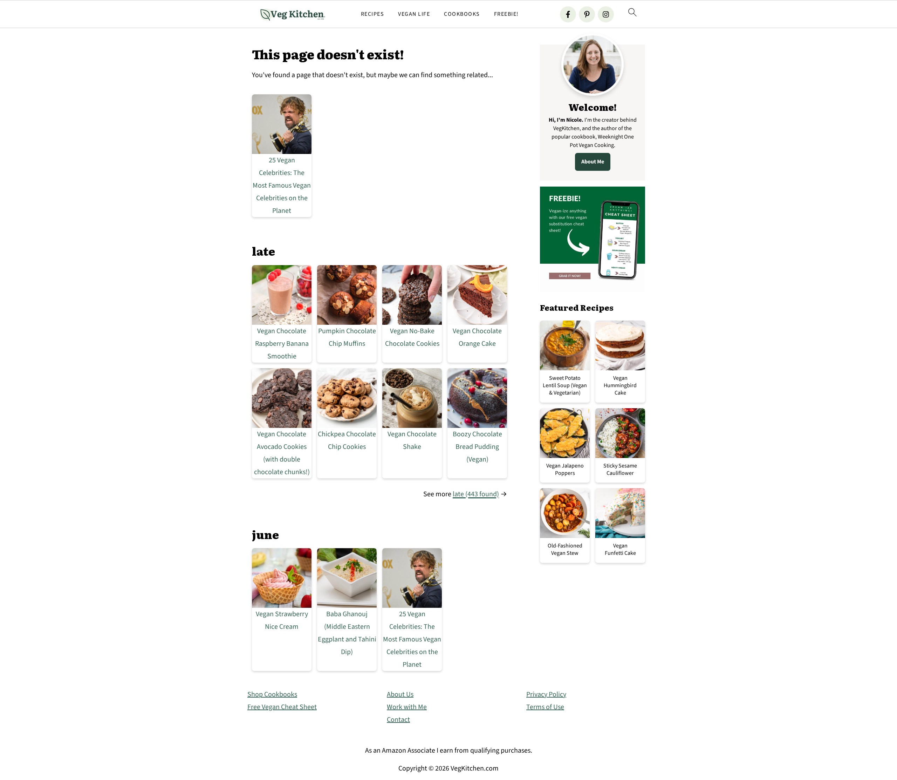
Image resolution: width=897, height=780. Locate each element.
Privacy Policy (546, 694)
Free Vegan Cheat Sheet (282, 707)
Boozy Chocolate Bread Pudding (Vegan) (477, 446)
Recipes (372, 14)
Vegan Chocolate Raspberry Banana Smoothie (282, 343)
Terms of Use (545, 707)
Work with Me (407, 707)
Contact (398, 720)
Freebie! (506, 14)
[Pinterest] (587, 14)
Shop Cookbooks (272, 694)
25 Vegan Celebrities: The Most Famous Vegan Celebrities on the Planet (282, 185)
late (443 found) (476, 494)
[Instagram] (606, 14)
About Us (400, 694)
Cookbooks (462, 14)
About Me (592, 162)
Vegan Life (414, 14)
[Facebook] (568, 14)
